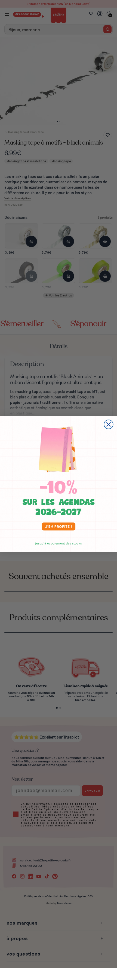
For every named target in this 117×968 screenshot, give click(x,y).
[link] (58, 484)
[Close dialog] (108, 424)
